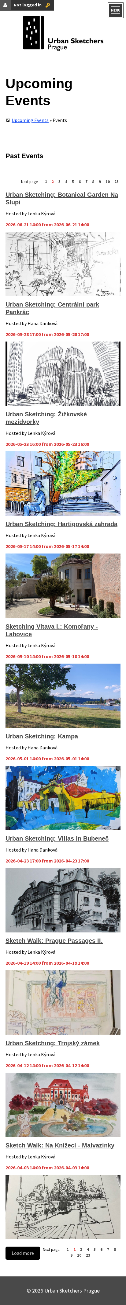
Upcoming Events (30, 120)
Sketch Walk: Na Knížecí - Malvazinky (60, 1145)
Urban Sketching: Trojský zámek (53, 1043)
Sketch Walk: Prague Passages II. (54, 940)
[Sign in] (47, 5)
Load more (23, 1253)
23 (116, 181)
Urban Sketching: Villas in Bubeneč (57, 838)
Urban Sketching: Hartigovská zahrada (61, 524)
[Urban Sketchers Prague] (63, 35)
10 (108, 181)
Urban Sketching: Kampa (42, 736)
